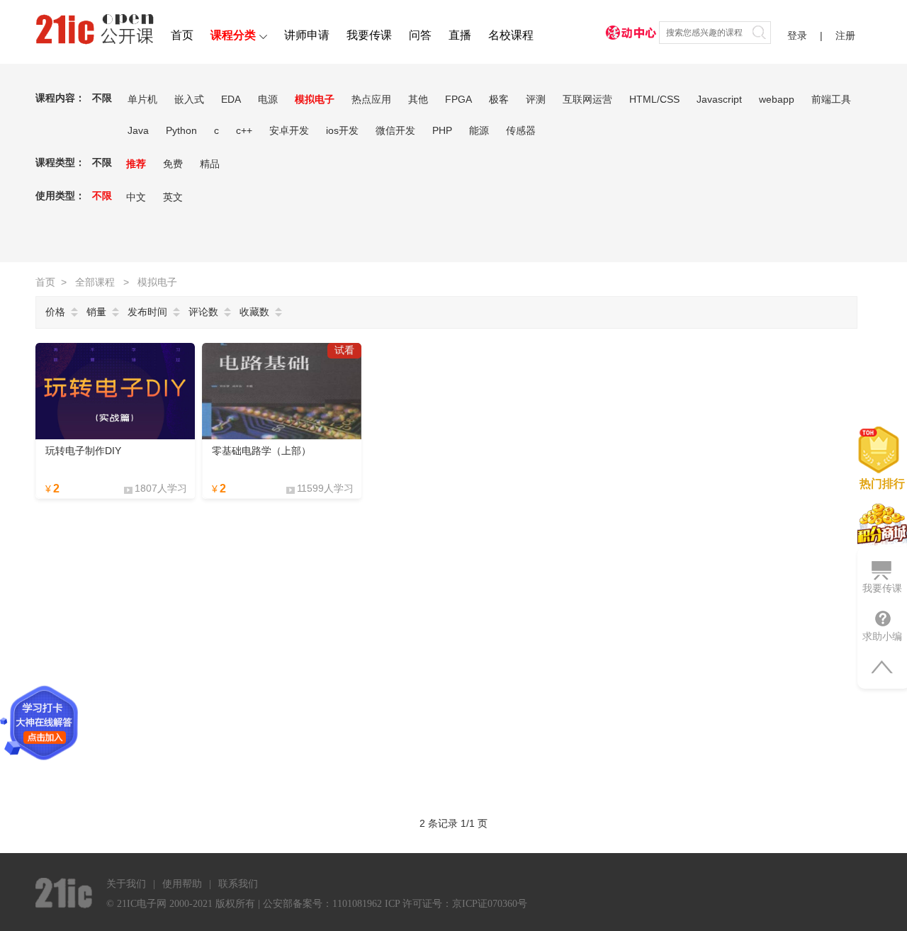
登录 (797, 35)
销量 (96, 311)
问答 (420, 35)
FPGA (458, 99)
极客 (499, 99)
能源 (479, 130)
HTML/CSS (654, 99)
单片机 (142, 99)
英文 (173, 197)
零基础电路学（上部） (261, 450)
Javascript (719, 99)
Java (138, 130)
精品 (210, 163)
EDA (231, 99)
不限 (102, 97)
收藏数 (254, 311)
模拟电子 (314, 99)
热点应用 (371, 99)
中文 (136, 197)
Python (181, 130)
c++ (244, 130)
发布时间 (147, 311)
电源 (268, 99)
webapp (776, 99)
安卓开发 (289, 130)
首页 (182, 35)
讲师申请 (306, 35)
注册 (845, 35)
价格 (55, 311)
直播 (460, 35)
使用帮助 (182, 884)
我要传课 (369, 35)
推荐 (136, 163)
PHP (442, 130)
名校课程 (511, 35)
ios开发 (342, 130)
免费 (173, 163)
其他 (418, 99)
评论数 (203, 311)
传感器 (521, 130)
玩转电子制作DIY (83, 450)
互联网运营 (587, 99)
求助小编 (882, 636)
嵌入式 (189, 99)
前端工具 (831, 99)
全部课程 (95, 282)
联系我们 (238, 884)
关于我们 (126, 884)
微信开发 (395, 130)
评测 (536, 99)
